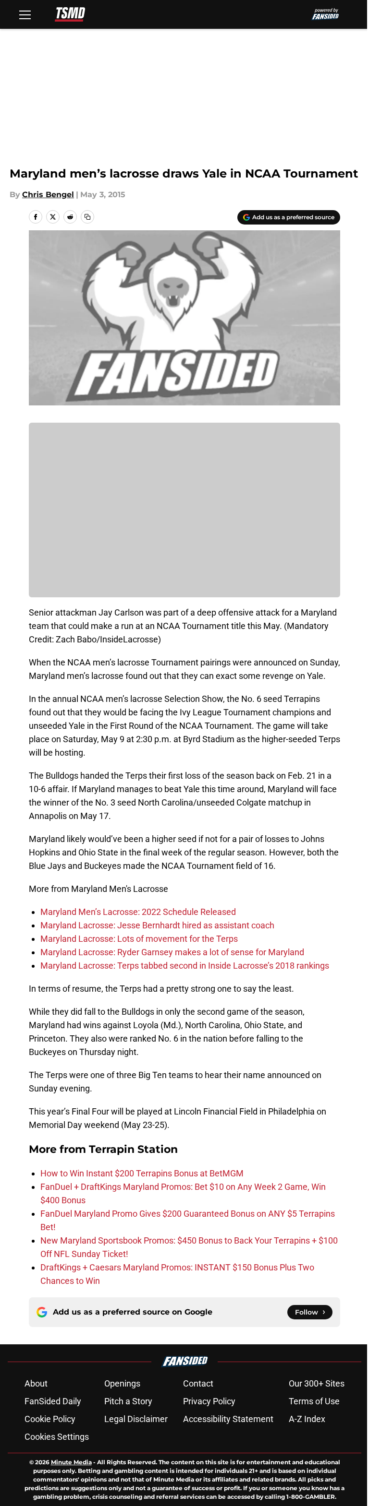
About (36, 1383)
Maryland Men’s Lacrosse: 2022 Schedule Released (138, 912)
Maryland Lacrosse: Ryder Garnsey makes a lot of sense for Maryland (172, 952)
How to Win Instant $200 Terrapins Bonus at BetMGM (142, 1173)
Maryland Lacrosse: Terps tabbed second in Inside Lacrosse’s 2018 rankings (184, 966)
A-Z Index (307, 1419)
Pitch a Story (128, 1401)
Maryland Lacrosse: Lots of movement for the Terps (139, 939)
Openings (122, 1383)
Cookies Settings (57, 1437)
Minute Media (71, 1462)
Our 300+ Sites (316, 1383)
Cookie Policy (50, 1419)
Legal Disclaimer (136, 1419)
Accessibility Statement (228, 1419)
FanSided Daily (53, 1401)
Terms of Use (314, 1401)
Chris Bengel (48, 194)
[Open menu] (25, 14)
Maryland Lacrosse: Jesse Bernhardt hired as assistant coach (157, 925)
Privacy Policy (209, 1401)
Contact (198, 1383)
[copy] (87, 217)
